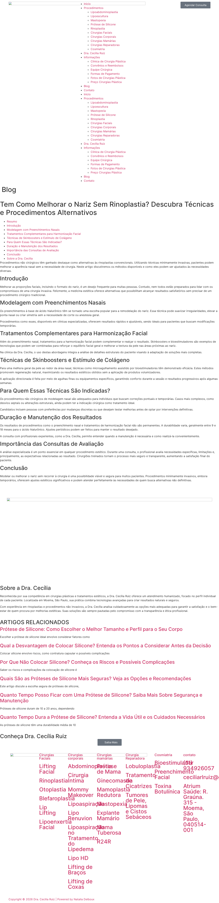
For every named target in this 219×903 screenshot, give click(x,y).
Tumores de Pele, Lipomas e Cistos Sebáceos (138, 806)
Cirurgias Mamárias (103, 41)
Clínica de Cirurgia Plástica (108, 61)
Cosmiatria (98, 49)
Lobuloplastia (143, 766)
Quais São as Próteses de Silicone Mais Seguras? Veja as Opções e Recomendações (95, 678)
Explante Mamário (108, 815)
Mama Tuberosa (109, 830)
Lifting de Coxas (80, 884)
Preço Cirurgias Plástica (106, 82)
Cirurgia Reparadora (135, 756)
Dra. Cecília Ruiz (94, 53)
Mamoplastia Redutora (113, 792)
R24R (104, 841)
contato (189, 755)
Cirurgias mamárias (105, 756)
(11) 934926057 (198, 765)
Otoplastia (52, 789)
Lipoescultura (99, 16)
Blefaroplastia (57, 798)
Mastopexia (98, 20)
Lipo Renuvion (80, 815)
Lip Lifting (47, 810)
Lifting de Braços (80, 870)
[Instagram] (197, 840)
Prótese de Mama (109, 769)
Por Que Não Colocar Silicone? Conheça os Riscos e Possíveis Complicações (87, 662)
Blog (87, 86)
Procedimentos (93, 8)
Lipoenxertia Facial (55, 824)
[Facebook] (187, 840)
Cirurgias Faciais (101, 32)
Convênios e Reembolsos (107, 65)
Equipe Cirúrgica (101, 69)
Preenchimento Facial (174, 774)
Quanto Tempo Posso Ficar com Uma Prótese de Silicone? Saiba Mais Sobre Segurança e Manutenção (101, 698)
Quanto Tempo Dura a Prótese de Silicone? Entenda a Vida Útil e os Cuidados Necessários (102, 717)
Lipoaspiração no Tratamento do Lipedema (86, 838)
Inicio (87, 3)
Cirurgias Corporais (103, 36)
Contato (89, 90)
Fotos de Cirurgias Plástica (108, 78)
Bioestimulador (174, 762)
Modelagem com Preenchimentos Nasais (33, 229)
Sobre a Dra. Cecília (20, 258)
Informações (92, 57)
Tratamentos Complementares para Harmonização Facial (44, 233)
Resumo (12, 221)
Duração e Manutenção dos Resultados (32, 246)
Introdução (14, 225)
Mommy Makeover (80, 792)
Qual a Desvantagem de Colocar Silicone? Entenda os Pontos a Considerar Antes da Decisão (105, 646)
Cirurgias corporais (75, 756)
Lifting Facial (47, 769)
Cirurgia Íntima (78, 778)
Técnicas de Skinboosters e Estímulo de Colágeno (39, 238)
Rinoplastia (98, 28)
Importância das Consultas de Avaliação (33, 250)
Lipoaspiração (86, 804)
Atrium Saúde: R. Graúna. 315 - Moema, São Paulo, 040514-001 (195, 808)
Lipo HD (78, 858)
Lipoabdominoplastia (104, 12)
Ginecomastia (115, 780)
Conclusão (14, 254)
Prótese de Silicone (103, 24)
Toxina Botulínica (167, 789)
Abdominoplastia (90, 766)
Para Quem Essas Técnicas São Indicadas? (34, 242)
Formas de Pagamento (105, 73)
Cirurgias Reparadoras (105, 45)
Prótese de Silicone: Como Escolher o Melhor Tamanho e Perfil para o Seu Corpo (91, 629)
